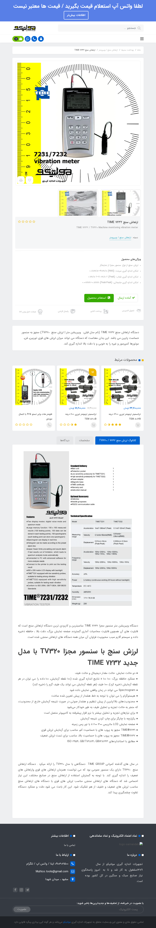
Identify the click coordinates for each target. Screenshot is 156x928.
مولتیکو (66, 922)
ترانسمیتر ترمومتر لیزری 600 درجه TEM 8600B (80, 416)
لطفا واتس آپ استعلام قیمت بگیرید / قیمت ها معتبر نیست (78, 6)
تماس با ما (69, 845)
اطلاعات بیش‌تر (76, 15)
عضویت (21, 909)
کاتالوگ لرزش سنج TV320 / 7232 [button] (117, 440)
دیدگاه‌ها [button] (64, 440)
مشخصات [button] (84, 440)
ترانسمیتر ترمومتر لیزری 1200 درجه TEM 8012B (125, 416)
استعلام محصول (97, 298)
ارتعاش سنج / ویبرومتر (120, 237)
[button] (41, 39)
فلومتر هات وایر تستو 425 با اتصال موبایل (35, 416)
